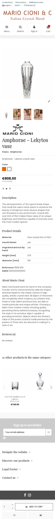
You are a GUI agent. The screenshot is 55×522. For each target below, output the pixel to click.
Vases (5, 151)
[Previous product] (51, 37)
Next (51, 387)
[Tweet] (6, 188)
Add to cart (36, 506)
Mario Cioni (14, 401)
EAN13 (5, 271)
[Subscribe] (49, 432)
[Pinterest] (10, 188)
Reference (8, 267)
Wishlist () (30, 5)
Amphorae (16, 151)
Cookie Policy (7, 2)
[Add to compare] (40, 515)
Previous (3, 387)
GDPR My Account (36, 2)
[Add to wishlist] (14, 515)
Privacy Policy (21, 2)
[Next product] (52, 37)
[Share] (3, 188)
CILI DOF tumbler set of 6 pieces (15, 397)
